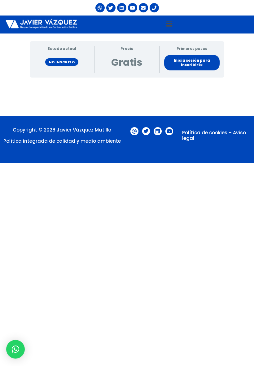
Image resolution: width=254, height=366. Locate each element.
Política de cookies (204, 132)
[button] (169, 24)
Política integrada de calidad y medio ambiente (62, 141)
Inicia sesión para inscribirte (192, 62)
